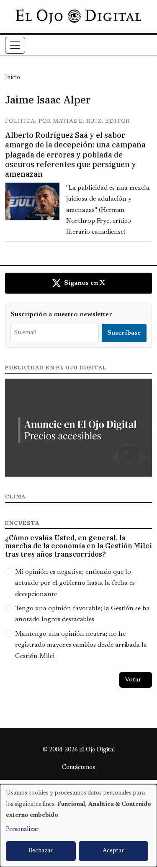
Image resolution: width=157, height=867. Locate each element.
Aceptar (113, 851)
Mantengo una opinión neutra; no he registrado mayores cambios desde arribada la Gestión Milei (81, 645)
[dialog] (78, 825)
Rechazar (40, 851)
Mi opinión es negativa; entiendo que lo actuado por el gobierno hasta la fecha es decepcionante (75, 583)
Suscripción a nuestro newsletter (61, 314)
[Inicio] (78, 16)
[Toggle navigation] (15, 45)
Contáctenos (78, 768)
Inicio (12, 78)
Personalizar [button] (22, 830)
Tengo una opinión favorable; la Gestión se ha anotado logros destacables (82, 614)
